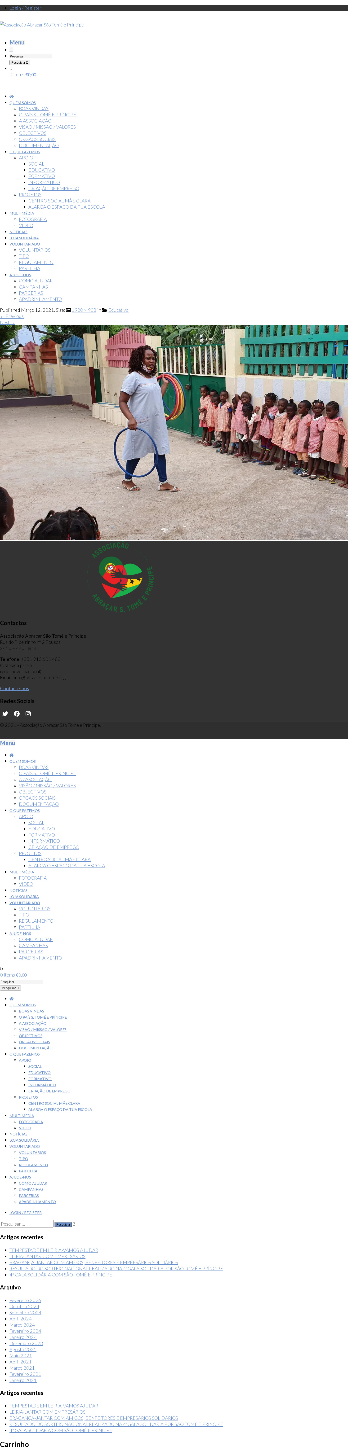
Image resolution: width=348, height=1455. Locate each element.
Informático (42, 1084)
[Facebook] (17, 714)
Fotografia (31, 1121)
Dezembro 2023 (26, 1343)
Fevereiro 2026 (25, 1300)
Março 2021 (22, 1368)
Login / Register (25, 8)
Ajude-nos (20, 1177)
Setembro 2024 (25, 1312)
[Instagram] (28, 714)
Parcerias (29, 1195)
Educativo (118, 310)
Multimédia (21, 1115)
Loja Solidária (24, 1140)
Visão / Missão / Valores (43, 1029)
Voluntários (32, 1152)
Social (35, 1066)
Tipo (23, 1158)
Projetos (28, 1097)
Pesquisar (18, 62)
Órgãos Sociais (34, 1041)
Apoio (25, 1060)
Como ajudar (33, 1183)
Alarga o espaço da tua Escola (60, 1109)
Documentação (36, 1048)
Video (25, 1128)
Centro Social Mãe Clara (54, 1103)
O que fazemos (24, 1054)
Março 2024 (22, 1325)
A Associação (32, 1023)
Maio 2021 (20, 1355)
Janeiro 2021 (23, 1380)
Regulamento (33, 1164)
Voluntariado (24, 1146)
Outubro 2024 (24, 1306)
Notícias (18, 1134)
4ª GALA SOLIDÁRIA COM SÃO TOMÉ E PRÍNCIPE (60, 1274)
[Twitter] (5, 714)
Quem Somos (22, 1005)
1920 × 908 (84, 310)
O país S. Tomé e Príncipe (43, 1017)
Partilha (28, 1171)
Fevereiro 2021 (25, 1374)
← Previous (12, 316)
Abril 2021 (20, 1361)
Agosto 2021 (22, 1349)
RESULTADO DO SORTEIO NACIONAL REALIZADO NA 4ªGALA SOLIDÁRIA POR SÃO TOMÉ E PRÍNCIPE (116, 1268)
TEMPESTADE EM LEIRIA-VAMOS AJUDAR (53, 1250)
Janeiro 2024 (23, 1337)
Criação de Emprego (49, 1091)
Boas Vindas (31, 1011)
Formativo (40, 1078)
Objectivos (30, 1035)
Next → (7, 322)
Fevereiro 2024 (25, 1331)
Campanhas (31, 1189)
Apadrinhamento (37, 1201)
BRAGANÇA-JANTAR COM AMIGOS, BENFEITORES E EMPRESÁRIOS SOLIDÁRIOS (93, 1262)
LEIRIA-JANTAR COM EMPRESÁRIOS (47, 1256)
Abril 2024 (20, 1318)
